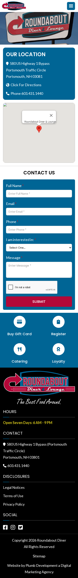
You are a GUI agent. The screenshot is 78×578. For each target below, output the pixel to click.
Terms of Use (13, 496)
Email (11, 203)
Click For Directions (26, 85)
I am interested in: (21, 239)
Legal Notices (14, 487)
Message (14, 257)
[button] (71, 6)
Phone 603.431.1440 (27, 93)
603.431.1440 (18, 465)
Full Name (15, 185)
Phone (12, 221)
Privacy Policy (14, 504)
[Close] (51, 115)
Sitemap (39, 556)
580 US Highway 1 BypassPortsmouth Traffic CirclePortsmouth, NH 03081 (28, 70)
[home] (15, 5)
